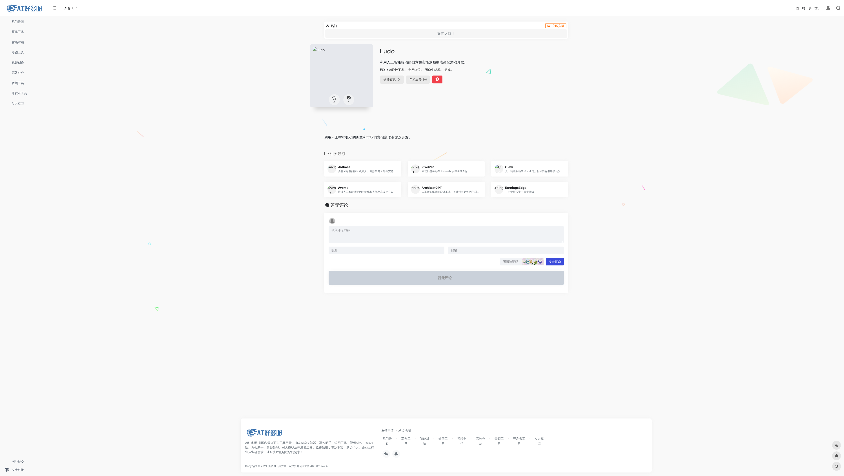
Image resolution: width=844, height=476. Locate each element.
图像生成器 (432, 70)
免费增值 (414, 70)
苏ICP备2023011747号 (314, 466)
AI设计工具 (396, 70)
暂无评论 (339, 205)
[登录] (828, 8)
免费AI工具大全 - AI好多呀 (283, 466)
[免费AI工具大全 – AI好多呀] (264, 434)
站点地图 (404, 430)
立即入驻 (558, 26)
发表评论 (555, 261)
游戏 (447, 70)
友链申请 (387, 430)
